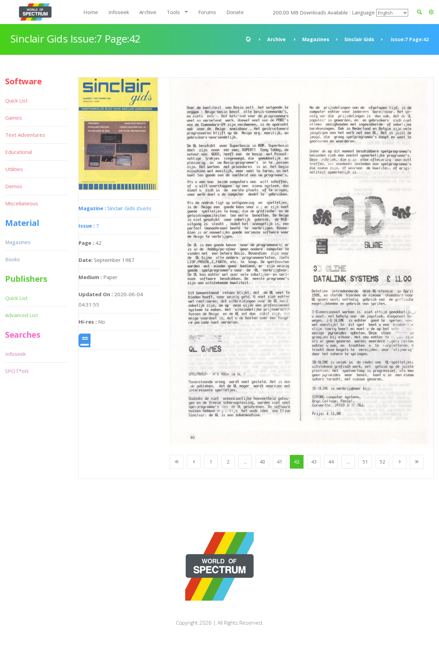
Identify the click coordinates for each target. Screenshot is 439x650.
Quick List (16, 100)
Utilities (14, 169)
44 (331, 461)
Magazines (315, 39)
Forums (207, 12)
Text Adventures (25, 134)
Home (90, 12)
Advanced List (21, 315)
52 (382, 461)
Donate (235, 12)
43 (314, 461)
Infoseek (118, 12)
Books (12, 259)
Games (13, 117)
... (245, 461)
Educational (18, 151)
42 (296, 461)
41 (279, 461)
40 (262, 461)
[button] (431, 12)
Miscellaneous (21, 203)
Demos (13, 186)
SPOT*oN (16, 371)
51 (365, 461)
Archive (147, 12)
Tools (173, 12)
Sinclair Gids (359, 39)
